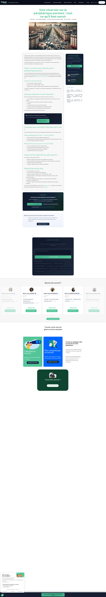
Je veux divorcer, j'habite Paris (58, 263)
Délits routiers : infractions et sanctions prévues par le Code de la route (74, 91)
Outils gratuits (81, 2)
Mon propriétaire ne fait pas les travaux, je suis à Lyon (43, 263)
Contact (87, 2)
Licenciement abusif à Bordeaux (39, 266)
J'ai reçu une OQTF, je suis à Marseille (53, 266)
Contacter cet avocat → (10, 310)
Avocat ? (102, 2)
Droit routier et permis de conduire (55, 19)
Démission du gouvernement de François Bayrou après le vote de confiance (74, 100)
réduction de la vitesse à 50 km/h (41, 76)
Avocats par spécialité (57, 2)
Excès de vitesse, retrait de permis (40, 271)
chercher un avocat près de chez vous (46, 207)
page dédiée (44, 187)
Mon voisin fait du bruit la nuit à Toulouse (41, 268)
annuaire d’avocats (47, 185)
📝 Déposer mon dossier (74, 66)
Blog (75, 2)
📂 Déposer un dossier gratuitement (51, 204)
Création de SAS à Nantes (53, 268)
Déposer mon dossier (68, 2)
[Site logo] (4, 2)
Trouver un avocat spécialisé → (34, 204)
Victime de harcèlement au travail (64, 268)
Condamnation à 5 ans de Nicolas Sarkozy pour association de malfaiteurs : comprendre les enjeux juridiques (74, 96)
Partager (75, 19)
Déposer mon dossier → (43, 120)
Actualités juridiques (41, 19)
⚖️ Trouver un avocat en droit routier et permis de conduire (53, 595)
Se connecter (95, 2)
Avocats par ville (47, 2)
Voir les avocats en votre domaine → (74, 68)
